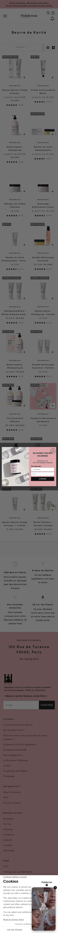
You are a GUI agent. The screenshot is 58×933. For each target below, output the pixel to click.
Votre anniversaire (36, 466)
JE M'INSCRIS (42, 478)
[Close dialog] (52, 450)
